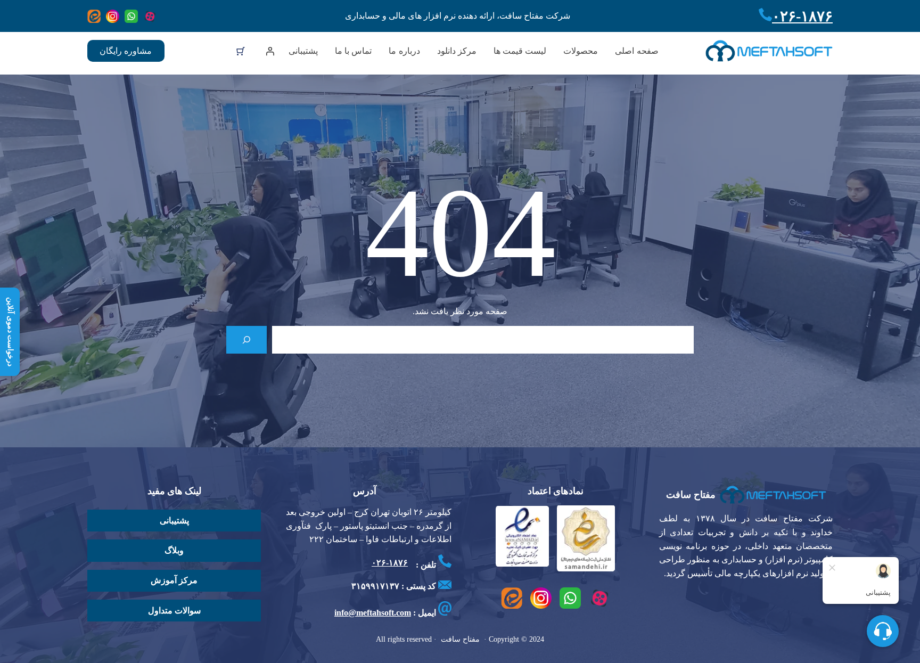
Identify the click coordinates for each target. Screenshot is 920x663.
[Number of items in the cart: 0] (240, 51)
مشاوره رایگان (126, 50)
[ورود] (270, 51)
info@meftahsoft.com (372, 612)
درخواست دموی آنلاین (10, 331)
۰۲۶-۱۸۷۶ (802, 16)
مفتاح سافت (691, 494)
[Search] (246, 340)
